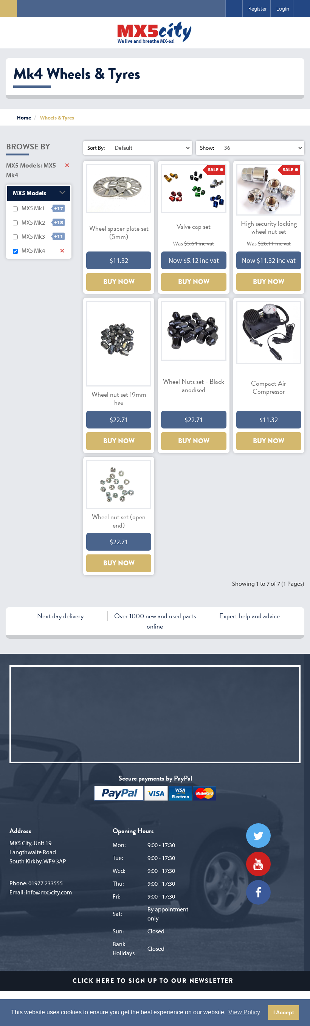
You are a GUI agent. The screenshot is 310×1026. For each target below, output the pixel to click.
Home (24, 117)
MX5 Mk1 (33, 208)
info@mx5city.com (49, 892)
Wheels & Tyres (57, 117)
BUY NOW (119, 282)
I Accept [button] (283, 1012)
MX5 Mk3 (33, 236)
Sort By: (96, 147)
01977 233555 (45, 883)
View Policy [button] (244, 1012)
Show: (207, 147)
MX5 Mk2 (33, 222)
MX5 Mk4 (33, 250)
